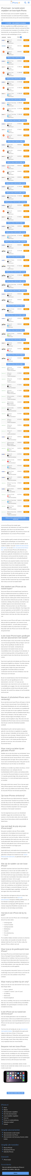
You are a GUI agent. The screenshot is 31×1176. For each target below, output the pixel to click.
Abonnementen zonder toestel (11, 1133)
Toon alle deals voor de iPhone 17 (15, 57)
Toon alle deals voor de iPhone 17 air (15, 78)
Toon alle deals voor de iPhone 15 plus (15, 232)
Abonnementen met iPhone (11, 1135)
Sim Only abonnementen (10, 1114)
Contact (6, 1124)
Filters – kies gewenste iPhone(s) (16, 23)
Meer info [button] (17, 1169)
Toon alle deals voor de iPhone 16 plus (15, 183)
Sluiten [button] (15, 1173)
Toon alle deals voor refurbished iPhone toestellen (15, 518)
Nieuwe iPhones (8, 1147)
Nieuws (6, 1109)
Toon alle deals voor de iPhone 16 (15, 141)
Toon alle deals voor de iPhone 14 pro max (15, 290)
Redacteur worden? (9, 1122)
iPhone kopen (7, 1159)
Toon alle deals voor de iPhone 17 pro (15, 99)
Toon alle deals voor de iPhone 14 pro (15, 281)
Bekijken (26, 40)
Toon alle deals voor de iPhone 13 (15, 305)
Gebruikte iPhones (8, 1152)
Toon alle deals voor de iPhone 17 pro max (15, 120)
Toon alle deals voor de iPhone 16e (15, 162)
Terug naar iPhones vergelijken (15, 1093)
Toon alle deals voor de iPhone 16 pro (15, 192)
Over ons (6, 1118)
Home (5, 1107)
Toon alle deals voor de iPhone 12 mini (15, 339)
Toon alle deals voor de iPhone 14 (15, 256)
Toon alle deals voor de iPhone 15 (15, 222)
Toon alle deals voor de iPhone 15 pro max (15, 241)
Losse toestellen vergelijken (11, 1116)
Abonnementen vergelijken (11, 1112)
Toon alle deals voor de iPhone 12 (15, 330)
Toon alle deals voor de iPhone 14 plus (15, 271)
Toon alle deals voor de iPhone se (15, 354)
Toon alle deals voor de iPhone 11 (15, 364)
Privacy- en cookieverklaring (11, 1120)
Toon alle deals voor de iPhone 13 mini (15, 315)
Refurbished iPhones (9, 1149)
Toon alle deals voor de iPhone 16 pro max (15, 202)
